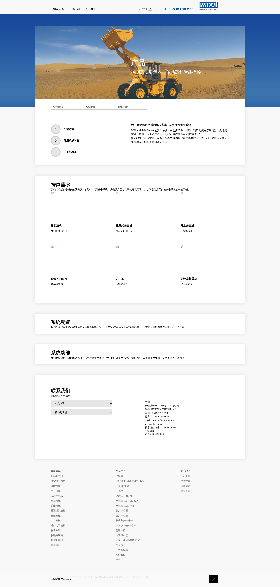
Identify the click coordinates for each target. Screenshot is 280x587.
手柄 (118, 560)
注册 (144, 9)
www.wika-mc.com (154, 433)
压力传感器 (122, 515)
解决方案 (56, 545)
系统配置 (90, 107)
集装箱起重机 (189, 278)
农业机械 (56, 520)
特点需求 (58, 107)
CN (150, 9)
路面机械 (56, 515)
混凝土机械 (57, 496)
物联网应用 (57, 535)
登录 (138, 9)
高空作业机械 (58, 481)
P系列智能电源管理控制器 (130, 481)
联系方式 (185, 481)
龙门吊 (120, 278)
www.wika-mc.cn (154, 424)
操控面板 (120, 555)
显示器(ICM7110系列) (127, 500)
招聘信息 (185, 486)
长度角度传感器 (124, 520)
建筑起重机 (57, 540)
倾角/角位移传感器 (126, 525)
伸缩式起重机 (124, 225)
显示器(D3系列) (124, 496)
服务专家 (185, 491)
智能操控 (120, 530)
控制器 (119, 476)
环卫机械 (56, 500)
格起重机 (56, 225)
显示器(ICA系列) (125, 505)
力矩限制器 (122, 535)
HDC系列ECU (123, 486)
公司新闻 (185, 476)
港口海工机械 (58, 525)
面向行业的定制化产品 (128, 540)
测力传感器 (122, 510)
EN (154, 9)
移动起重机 (57, 476)
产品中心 (120, 545)
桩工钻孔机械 (58, 510)
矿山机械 (56, 505)
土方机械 (56, 491)
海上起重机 (187, 225)
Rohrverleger (59, 278)
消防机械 (56, 486)
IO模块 (119, 491)
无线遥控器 (122, 550)
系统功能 (123, 107)
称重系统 (56, 530)
